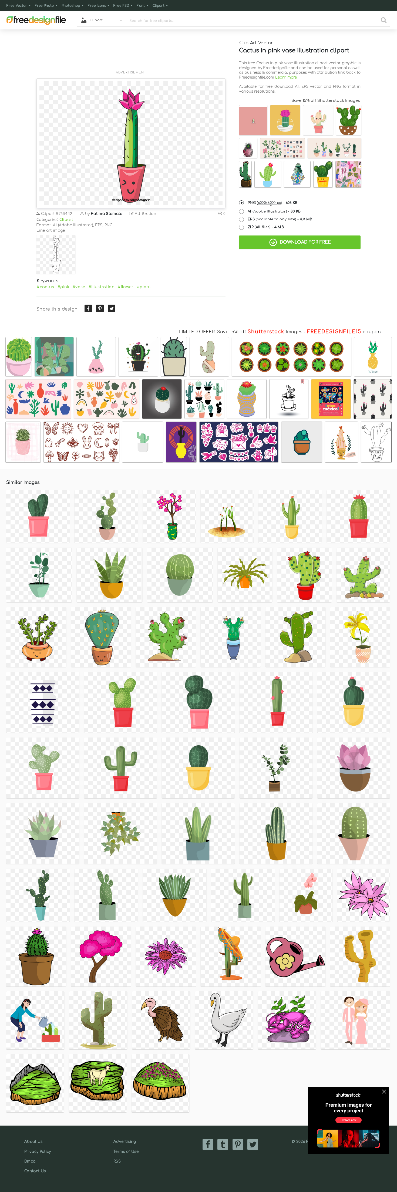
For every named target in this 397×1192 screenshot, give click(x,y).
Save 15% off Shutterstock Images (325, 100)
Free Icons (97, 6)
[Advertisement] (131, 53)
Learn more (286, 77)
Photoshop (71, 6)
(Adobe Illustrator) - (274, 211)
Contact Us (35, 1171)
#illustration (102, 287)
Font (141, 6)
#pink (63, 287)
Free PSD (121, 6)
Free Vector (16, 6)
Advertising (124, 1142)
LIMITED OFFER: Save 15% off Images (240, 331)
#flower (125, 287)
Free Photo (44, 6)
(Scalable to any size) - (280, 219)
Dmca (29, 1161)
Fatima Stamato (106, 214)
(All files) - (266, 227)
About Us (33, 1142)
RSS (117, 1161)
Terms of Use (126, 1152)
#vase (79, 287)
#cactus (45, 287)
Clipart (158, 6)
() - (273, 203)
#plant (144, 287)
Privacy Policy (37, 1152)
